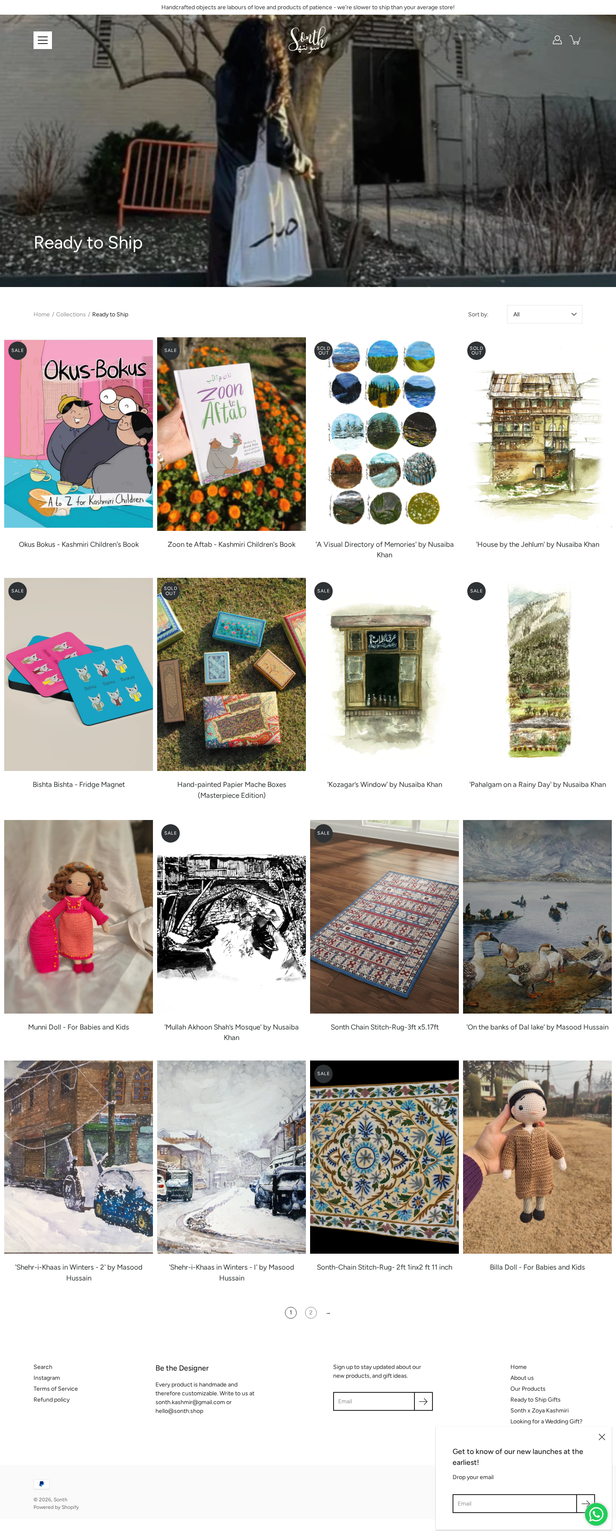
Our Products (528, 1388)
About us (522, 1377)
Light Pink (99, 1050)
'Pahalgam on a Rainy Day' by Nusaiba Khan (537, 784)
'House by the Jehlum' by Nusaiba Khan (537, 544)
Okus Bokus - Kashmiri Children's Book (79, 544)
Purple (66, 1050)
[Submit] (585, 1503)
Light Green (108, 1050)
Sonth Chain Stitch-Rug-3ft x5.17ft (385, 1027)
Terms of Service (56, 1388)
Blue (74, 807)
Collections (71, 314)
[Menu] (43, 40)
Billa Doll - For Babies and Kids (537, 1267)
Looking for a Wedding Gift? (546, 1421)
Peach (57, 1050)
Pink (82, 807)
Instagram (47, 1377)
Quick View (78, 434)
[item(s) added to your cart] (575, 40)
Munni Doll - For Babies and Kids (78, 1027)
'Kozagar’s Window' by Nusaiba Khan (384, 784)
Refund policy (52, 1399)
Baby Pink (74, 1050)
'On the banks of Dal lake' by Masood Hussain (537, 1027)
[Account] (557, 40)
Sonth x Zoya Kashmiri (539, 1410)
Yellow (82, 1050)
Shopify (70, 1507)
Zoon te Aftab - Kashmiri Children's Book (231, 544)
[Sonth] (308, 40)
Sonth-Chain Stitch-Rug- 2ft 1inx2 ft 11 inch (384, 1267)
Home (42, 314)
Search (43, 1367)
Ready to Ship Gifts (535, 1399)
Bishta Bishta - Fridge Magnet (79, 784)
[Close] (602, 1437)
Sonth (60, 1500)
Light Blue (91, 1050)
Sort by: (478, 314)
